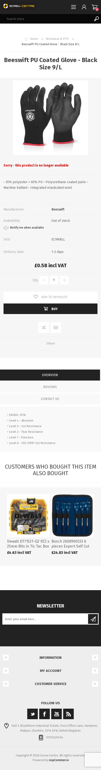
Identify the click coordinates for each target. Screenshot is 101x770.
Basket (94, 7)
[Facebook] (44, 714)
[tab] (50, 375)
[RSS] (68, 714)
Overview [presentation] (50, 375)
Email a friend (55, 328)
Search (96, 18)
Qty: (36, 280)
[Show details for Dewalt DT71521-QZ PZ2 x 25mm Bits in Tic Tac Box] (28, 515)
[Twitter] (32, 714)
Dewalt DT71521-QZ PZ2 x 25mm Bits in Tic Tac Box (28, 543)
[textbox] (46, 18)
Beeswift (57, 209)
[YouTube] (56, 714)
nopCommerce (59, 760)
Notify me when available (27, 227)
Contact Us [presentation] (50, 399)
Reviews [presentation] (50, 387)
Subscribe (93, 619)
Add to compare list (44, 328)
